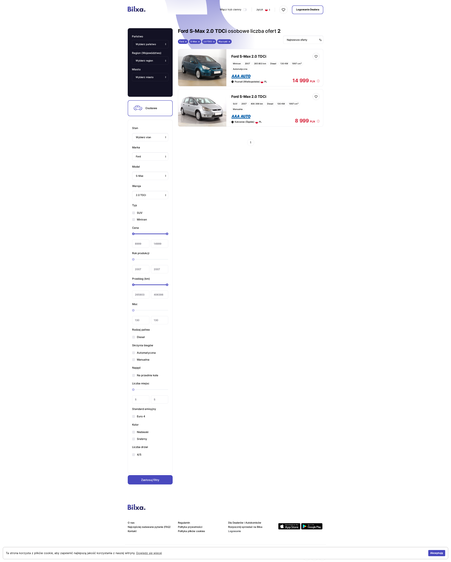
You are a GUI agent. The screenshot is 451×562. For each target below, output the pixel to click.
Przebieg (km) (141, 278)
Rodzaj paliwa (141, 329)
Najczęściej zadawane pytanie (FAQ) (149, 526)
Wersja (136, 186)
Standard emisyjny (144, 409)
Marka (136, 147)
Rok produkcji (140, 253)
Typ (134, 205)
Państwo (137, 36)
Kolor (135, 424)
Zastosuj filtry (150, 480)
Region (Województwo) (146, 53)
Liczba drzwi (140, 447)
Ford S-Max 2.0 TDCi (248, 56)
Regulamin (184, 522)
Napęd (136, 367)
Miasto (136, 69)
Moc (135, 304)
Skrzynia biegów (142, 345)
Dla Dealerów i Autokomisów (244, 522)
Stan (135, 128)
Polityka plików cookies (191, 531)
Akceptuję (436, 552)
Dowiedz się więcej (149, 553)
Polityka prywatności (190, 526)
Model (136, 166)
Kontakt (132, 531)
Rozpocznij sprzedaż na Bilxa (245, 526)
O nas (131, 522)
